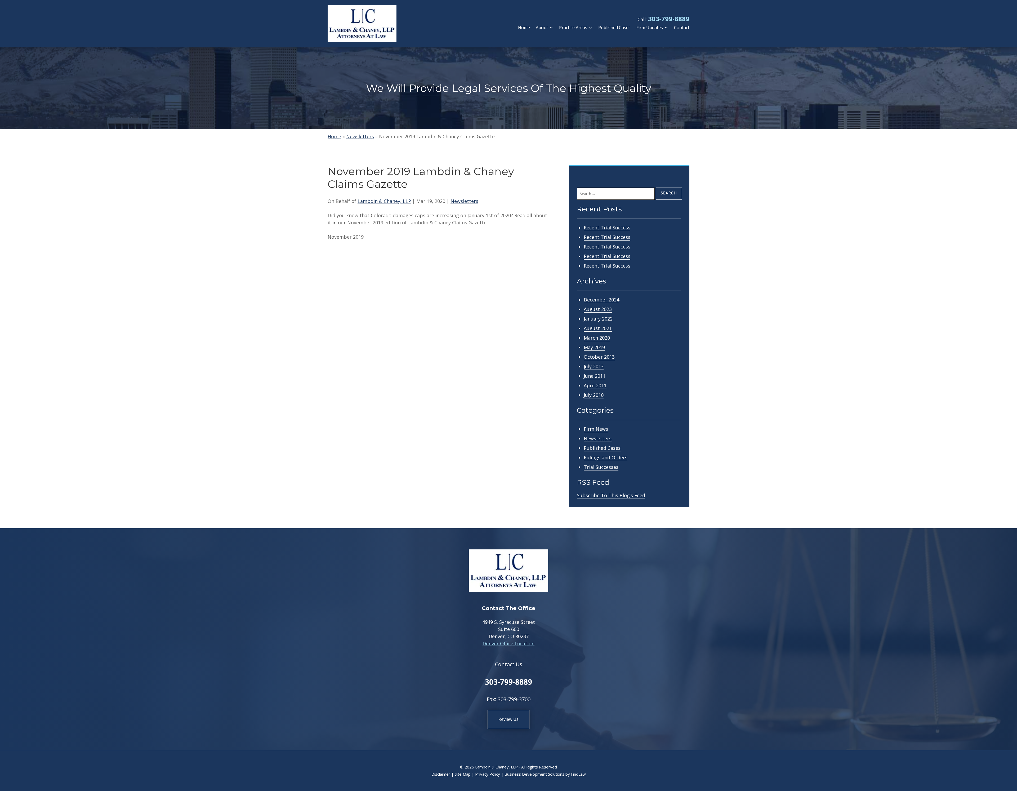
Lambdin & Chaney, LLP (384, 201)
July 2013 (594, 366)
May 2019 (594, 347)
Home (524, 28)
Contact (681, 28)
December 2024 (601, 299)
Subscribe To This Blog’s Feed (611, 495)
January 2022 (598, 318)
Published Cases (614, 28)
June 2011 (594, 376)
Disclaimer (440, 774)
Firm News (596, 429)
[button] (1011, 752)
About (542, 28)
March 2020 (597, 338)
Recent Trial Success (607, 227)
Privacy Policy (487, 774)
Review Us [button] (508, 719)
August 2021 (598, 328)
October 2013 (599, 357)
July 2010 (594, 395)
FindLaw (578, 774)
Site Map (463, 774)
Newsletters (464, 201)
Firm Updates (649, 28)
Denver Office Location (508, 643)
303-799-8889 (668, 18)
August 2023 (598, 309)
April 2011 (595, 385)
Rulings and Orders (605, 457)
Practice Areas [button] (573, 28)
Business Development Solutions (534, 774)
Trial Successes (601, 467)
